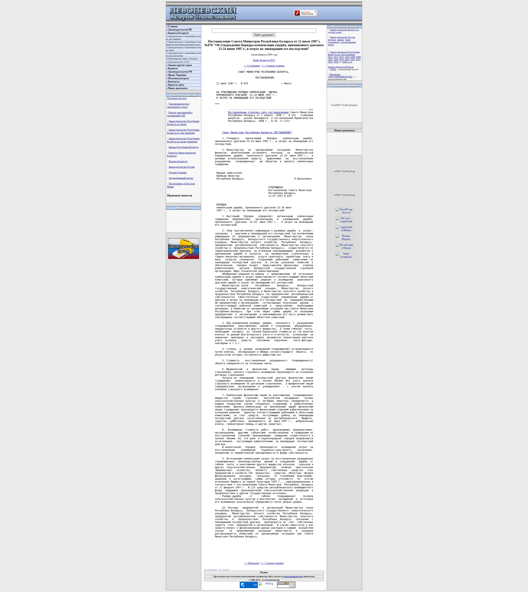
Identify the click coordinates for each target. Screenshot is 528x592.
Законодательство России (181, 167)
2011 (341, 57)
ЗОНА (333, 69)
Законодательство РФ (180, 71)
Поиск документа (177, 88)
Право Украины (177, 75)
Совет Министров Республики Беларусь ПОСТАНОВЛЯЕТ (256, 132)
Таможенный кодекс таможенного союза (178, 105)
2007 (330, 59)
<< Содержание (252, 65)
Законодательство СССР (178, 62)
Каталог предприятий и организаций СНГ (179, 114)
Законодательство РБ (180, 29)
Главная (173, 26)
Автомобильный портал (181, 178)
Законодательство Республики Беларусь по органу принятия (183, 140)
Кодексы (173, 68)
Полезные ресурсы (178, 78)
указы (347, 39)
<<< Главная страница (273, 65)
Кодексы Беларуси (178, 33)
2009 (352, 57)
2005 (341, 59)
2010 (347, 57)
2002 (358, 59)
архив (331, 44)
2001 (330, 62)
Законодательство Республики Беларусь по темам (183, 123)
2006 (336, 59)
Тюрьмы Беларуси (178, 161)
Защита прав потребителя (340, 67)
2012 (336, 57)
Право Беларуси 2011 (264, 60)
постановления (348, 42)
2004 (347, 59)
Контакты (173, 81)
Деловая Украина (177, 172)
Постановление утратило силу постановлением (258, 112)
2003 (352, 59)
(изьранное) (334, 42)
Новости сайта (176, 84)
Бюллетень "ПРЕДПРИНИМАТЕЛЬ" (340, 75)
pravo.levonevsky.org (293, 576)
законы (340, 39)
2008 (358, 57)
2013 (330, 57)
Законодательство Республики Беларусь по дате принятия (183, 131)
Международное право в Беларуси (183, 59)
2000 (336, 62)
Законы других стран (180, 65)
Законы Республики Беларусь (184, 147)
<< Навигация (251, 563)
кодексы (332, 39)
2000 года (347, 62)
